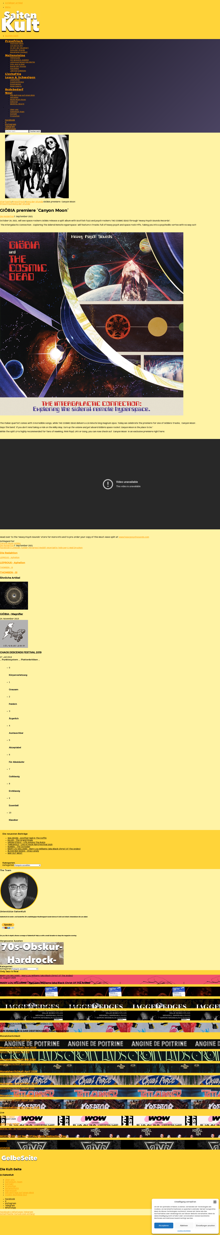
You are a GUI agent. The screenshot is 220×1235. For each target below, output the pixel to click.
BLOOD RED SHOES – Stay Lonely (23, 851)
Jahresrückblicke (18, 71)
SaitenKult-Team (17, 112)
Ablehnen (184, 1225)
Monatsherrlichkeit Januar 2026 (20, 1107)
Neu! (9, 92)
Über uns (14, 110)
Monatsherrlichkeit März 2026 (18, 1083)
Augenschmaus (17, 82)
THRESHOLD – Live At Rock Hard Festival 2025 (30, 845)
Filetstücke (15, 58)
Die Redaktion (7, 217)
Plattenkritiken (17, 44)
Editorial (14, 102)
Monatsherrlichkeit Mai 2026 (18, 1059)
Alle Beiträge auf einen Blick (22, 95)
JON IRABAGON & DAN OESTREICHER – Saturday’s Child (34, 1030)
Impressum (11, 1191)
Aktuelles (14, 97)
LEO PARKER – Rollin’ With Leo (19, 994)
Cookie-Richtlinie (184, 1231)
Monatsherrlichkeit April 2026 (18, 1071)
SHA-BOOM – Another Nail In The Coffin (27, 838)
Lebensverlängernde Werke (22, 62)
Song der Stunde (17, 50)
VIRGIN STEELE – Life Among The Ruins (26, 842)
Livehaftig (13, 73)
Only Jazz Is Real (17, 64)
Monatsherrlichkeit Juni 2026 (18, 1047)
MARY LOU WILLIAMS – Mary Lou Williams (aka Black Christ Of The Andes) (44, 849)
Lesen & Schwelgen (20, 77)
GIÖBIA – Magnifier (11, 614)
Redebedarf (14, 89)
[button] (215, 1202)
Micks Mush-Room (18, 100)
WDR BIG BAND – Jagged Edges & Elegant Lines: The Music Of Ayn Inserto (45, 1006)
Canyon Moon (7, 543)
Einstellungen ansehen (205, 1225)
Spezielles (14, 69)
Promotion (15, 116)
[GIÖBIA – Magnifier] (14, 609)
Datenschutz (12, 1188)
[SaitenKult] (20, 32)
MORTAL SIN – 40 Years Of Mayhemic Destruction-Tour (33, 1136)
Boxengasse (15, 84)
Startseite (5, 202)
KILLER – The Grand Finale (20, 840)
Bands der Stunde (18, 66)
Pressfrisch (14, 40)
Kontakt (13, 114)
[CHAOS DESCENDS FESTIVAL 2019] (14, 647)
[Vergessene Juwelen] (32, 964)
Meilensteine (15, 55)
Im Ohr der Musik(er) (19, 48)
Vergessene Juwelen (19, 60)
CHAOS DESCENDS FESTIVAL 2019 (21, 652)
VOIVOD (5, 1148)
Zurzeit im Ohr (16, 46)
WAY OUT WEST (15, 853)
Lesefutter (15, 80)
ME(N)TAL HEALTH (17, 104)
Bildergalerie (16, 86)
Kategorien (8, 865)
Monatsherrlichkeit (19, 52)
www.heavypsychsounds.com (134, 537)
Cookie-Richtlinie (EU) (16, 1195)
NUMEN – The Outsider (19, 847)
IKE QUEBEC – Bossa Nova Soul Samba (23, 1018)
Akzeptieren (164, 1225)
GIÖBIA (17, 543)
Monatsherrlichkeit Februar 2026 (20, 1095)
